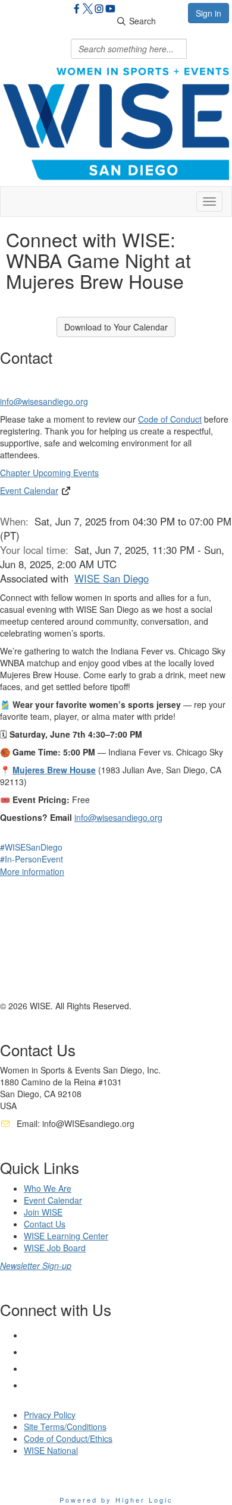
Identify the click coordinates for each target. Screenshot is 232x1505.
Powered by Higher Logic (116, 1499)
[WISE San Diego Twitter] (87, 10)
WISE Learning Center (66, 1236)
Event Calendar (29, 490)
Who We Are (47, 1188)
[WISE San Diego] (110, 10)
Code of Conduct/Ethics (68, 1438)
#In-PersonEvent (31, 859)
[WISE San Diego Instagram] (99, 10)
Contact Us (44, 1224)
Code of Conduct (170, 419)
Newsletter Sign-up (35, 1265)
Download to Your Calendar (116, 327)
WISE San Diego (111, 578)
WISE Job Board (55, 1248)
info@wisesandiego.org (44, 401)
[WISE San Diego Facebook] (76, 10)
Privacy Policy (50, 1415)
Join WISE (43, 1212)
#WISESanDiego (31, 847)
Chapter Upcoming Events (49, 472)
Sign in (208, 13)
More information (32, 871)
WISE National (51, 1450)
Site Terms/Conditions (65, 1426)
